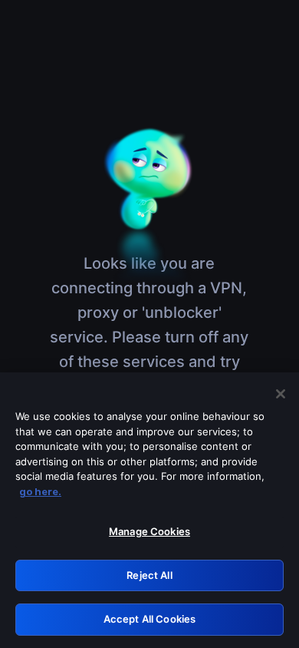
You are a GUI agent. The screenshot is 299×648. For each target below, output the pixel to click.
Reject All (149, 575)
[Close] (280, 394)
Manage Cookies (149, 531)
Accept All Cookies (150, 619)
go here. (40, 491)
